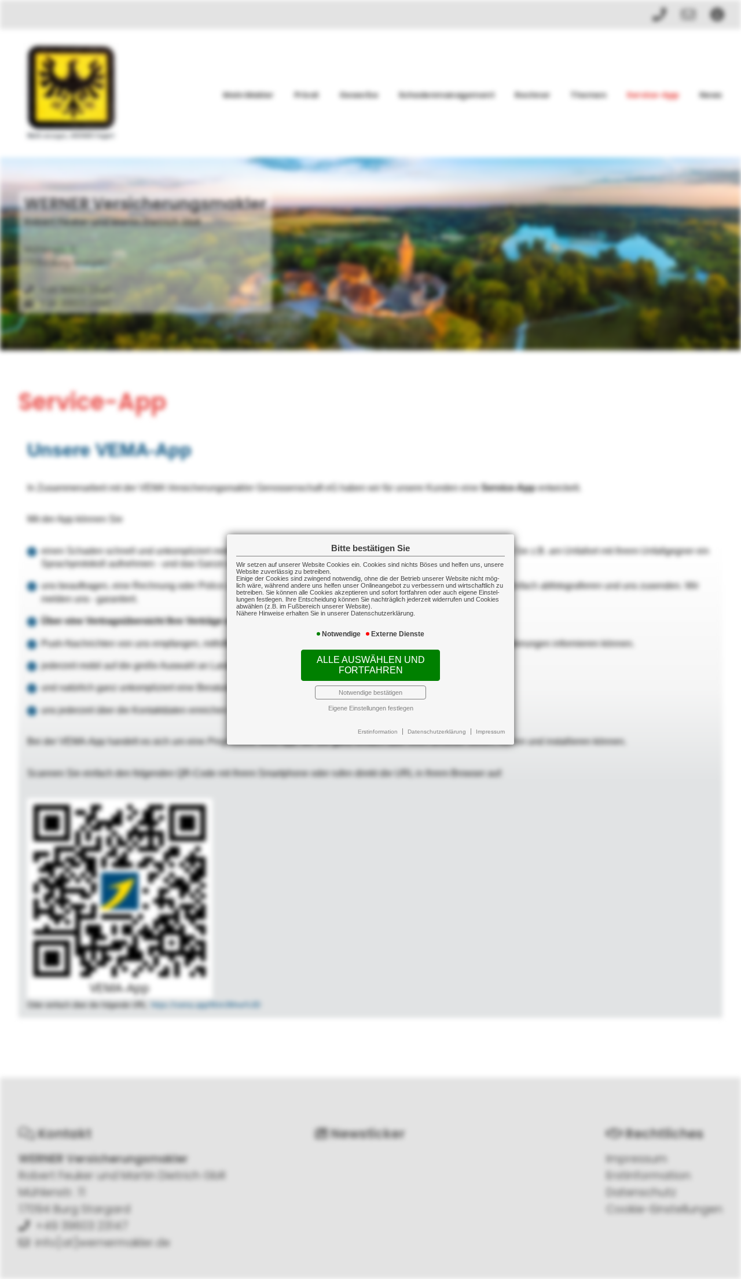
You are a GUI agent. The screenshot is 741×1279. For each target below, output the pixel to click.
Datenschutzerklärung (437, 731)
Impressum (490, 731)
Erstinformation (378, 731)
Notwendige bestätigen (370, 692)
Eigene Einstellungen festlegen (370, 708)
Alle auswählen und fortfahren (371, 665)
